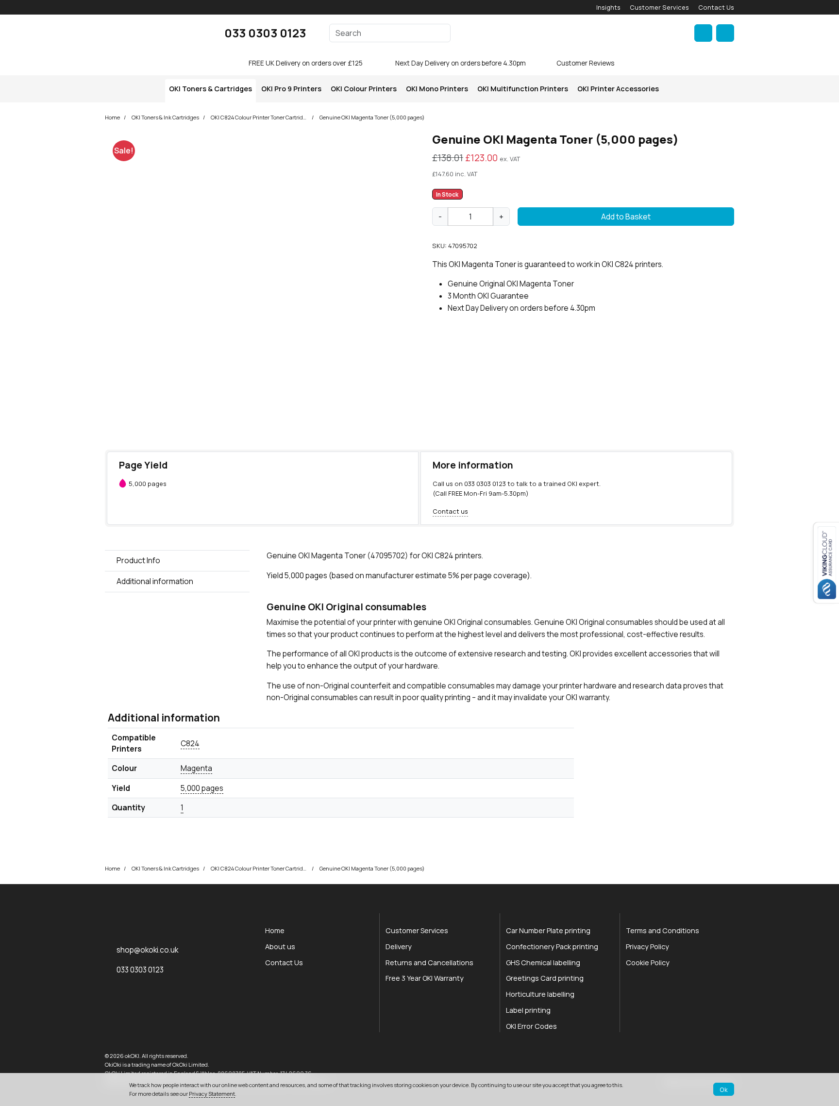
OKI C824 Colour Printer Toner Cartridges (259, 117)
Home (112, 117)
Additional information (155, 581)
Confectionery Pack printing (552, 946)
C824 (190, 743)
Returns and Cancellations (429, 962)
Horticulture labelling (540, 994)
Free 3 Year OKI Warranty (425, 978)
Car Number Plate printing (548, 930)
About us (280, 946)
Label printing (528, 1010)
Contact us (450, 511)
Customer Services (659, 7)
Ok (724, 1089)
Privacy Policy (647, 946)
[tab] (177, 560)
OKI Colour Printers (364, 88)
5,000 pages (202, 788)
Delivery (399, 946)
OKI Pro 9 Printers (291, 88)
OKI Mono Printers (437, 88)
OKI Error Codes (531, 1026)
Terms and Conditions (662, 930)
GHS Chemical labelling (543, 962)
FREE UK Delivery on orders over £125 (306, 63)
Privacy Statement (212, 1093)
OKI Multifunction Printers (522, 88)
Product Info (138, 560)
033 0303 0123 (265, 33)
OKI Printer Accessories (618, 88)
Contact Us (716, 7)
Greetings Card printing (545, 978)
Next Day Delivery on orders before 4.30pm (460, 63)
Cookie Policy (648, 962)
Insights (608, 7)
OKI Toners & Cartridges (210, 88)
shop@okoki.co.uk (147, 950)
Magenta (196, 768)
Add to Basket (626, 216)
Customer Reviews (585, 63)
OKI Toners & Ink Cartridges (165, 117)
